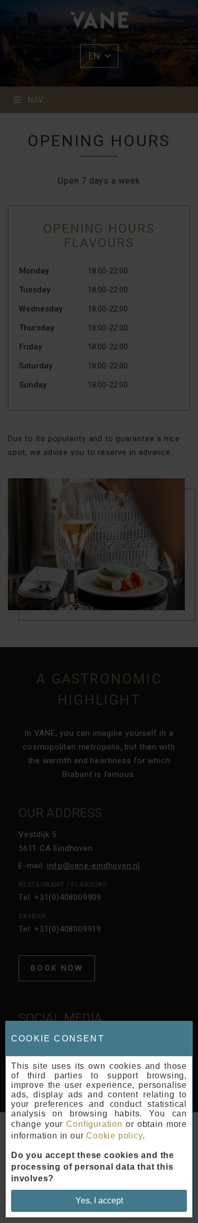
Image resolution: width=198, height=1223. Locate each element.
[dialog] (99, 1119)
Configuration (94, 1124)
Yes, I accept (99, 1200)
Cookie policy (114, 1135)
